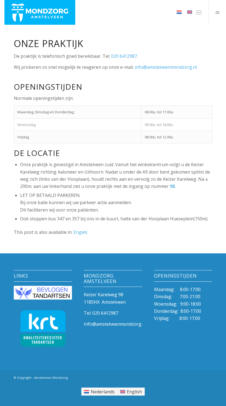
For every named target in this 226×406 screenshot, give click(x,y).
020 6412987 (124, 56)
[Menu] (199, 12)
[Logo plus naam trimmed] (39, 12)
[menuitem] (199, 12)
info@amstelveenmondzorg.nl (166, 67)
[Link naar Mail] (217, 12)
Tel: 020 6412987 (101, 313)
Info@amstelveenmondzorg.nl (115, 324)
